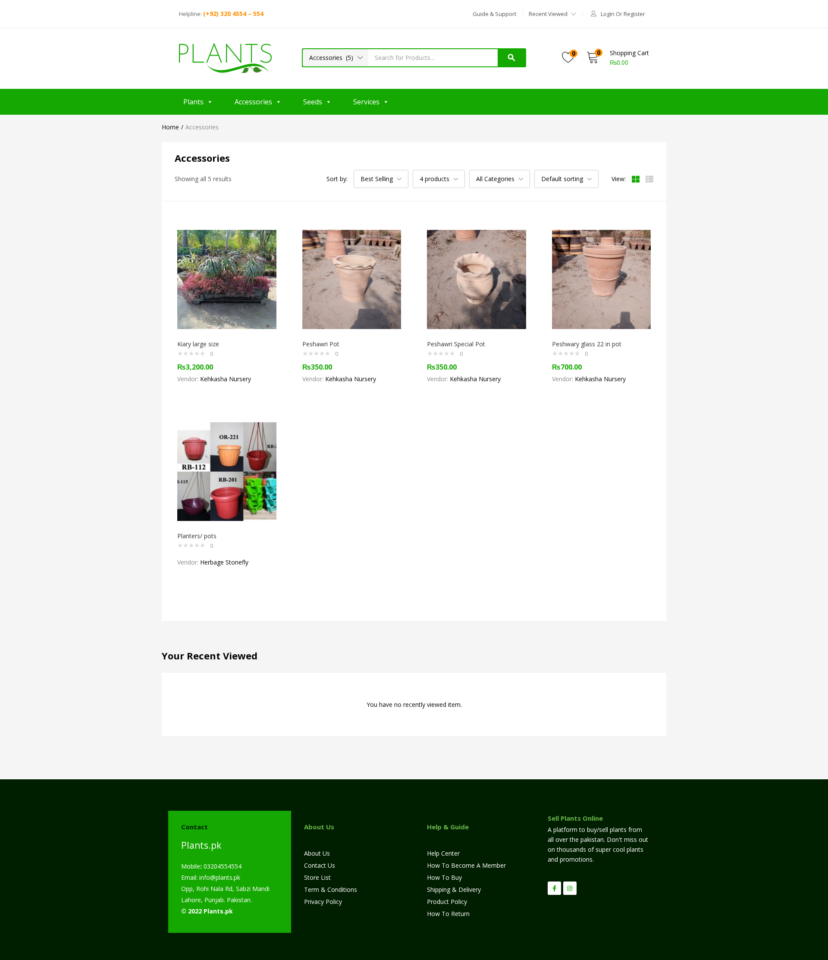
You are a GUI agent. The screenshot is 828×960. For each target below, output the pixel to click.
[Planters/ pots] (226, 471)
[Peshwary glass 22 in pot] (601, 279)
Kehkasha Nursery (225, 379)
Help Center (443, 853)
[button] (494, 14)
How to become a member (466, 865)
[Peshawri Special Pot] (476, 279)
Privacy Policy (323, 901)
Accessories (253, 102)
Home (170, 127)
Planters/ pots (196, 536)
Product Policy (447, 901)
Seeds (312, 102)
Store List (317, 877)
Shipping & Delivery (454, 889)
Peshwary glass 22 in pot (586, 344)
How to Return (448, 914)
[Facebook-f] (554, 888)
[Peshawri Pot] (351, 279)
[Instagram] (570, 888)
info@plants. (216, 877)
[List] (649, 179)
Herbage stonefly (224, 562)
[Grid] (636, 179)
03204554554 (221, 866)
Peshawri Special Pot (456, 344)
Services (366, 102)
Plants (193, 102)
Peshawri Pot (320, 344)
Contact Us (319, 865)
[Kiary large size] (226, 279)
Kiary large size (198, 344)
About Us (317, 853)
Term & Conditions (330, 889)
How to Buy (444, 877)
